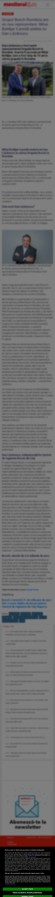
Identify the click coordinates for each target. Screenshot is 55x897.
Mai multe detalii (32, 856)
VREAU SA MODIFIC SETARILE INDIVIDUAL (27, 892)
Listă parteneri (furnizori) (10, 884)
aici (27, 865)
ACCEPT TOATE (27, 889)
